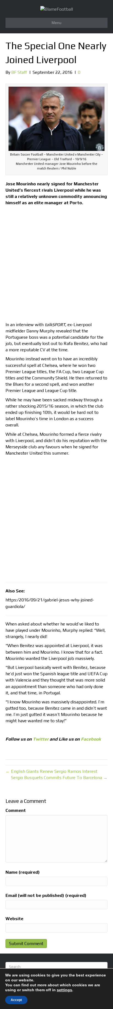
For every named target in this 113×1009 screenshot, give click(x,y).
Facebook (91, 739)
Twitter (41, 739)
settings (64, 990)
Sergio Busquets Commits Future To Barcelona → (59, 777)
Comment (15, 810)
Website (14, 918)
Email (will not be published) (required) (45, 895)
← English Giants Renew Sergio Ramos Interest (51, 771)
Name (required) (22, 872)
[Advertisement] (56, 265)
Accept (16, 1000)
